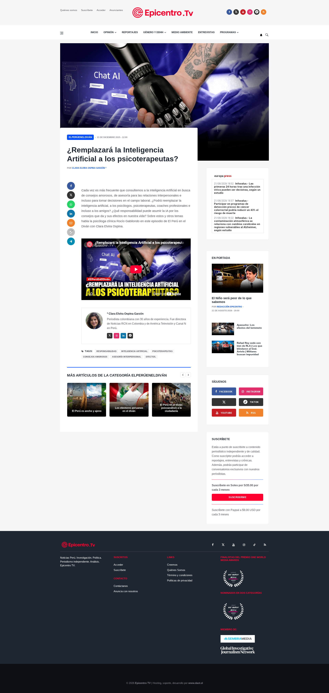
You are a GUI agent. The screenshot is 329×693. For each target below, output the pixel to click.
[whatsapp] (71, 204)
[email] (71, 223)
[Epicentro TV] (164, 12)
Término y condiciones (179, 575)
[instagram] (250, 12)
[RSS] (265, 545)
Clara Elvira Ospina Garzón (88, 168)
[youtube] (243, 12)
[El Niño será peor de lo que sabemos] (237, 278)
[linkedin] (71, 214)
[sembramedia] (238, 638)
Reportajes (130, 32)
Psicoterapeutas (162, 351)
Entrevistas (206, 32)
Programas (228, 32)
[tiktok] (254, 545)
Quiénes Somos (176, 570)
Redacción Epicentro (229, 307)
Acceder (101, 10)
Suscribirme (237, 497)
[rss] (256, 12)
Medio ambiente (182, 32)
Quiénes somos (68, 10)
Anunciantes (116, 10)
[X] (224, 402)
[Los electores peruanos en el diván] (128, 400)
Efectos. (151, 357)
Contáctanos (121, 585)
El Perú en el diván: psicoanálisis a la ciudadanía (171, 407)
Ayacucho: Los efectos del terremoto (249, 326)
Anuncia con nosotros (126, 591)
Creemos (172, 564)
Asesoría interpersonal (126, 357)
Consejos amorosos (95, 357)
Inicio (94, 32)
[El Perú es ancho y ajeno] (86, 400)
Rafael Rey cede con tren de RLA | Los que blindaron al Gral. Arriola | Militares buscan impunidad (249, 349)
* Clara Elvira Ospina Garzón (125, 313)
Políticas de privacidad (179, 580)
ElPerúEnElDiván (80, 137)
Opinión (108, 32)
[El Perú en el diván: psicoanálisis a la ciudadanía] (171, 400)
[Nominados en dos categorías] (233, 611)
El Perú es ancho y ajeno (86, 410)
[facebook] (229, 12)
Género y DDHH (153, 32)
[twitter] (236, 12)
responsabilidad (106, 351)
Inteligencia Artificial (134, 351)
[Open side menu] (61, 33)
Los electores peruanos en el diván (129, 409)
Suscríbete (87, 10)
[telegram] (71, 241)
